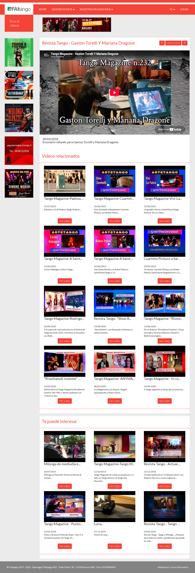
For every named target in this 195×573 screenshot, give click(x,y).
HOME (44, 9)
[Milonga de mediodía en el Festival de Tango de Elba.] (64, 446)
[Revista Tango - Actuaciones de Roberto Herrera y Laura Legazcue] (164, 446)
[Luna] (114, 506)
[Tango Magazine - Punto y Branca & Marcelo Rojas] (64, 506)
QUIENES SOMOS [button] (62, 9)
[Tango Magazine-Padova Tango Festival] (64, 181)
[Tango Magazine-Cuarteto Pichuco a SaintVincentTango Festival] (114, 181)
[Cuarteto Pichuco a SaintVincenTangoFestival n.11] (164, 241)
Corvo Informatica (179, 567)
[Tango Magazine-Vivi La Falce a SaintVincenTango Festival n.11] (164, 181)
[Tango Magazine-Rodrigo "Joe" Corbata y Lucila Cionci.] (64, 301)
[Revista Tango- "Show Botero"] (114, 301)
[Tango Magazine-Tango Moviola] (114, 446)
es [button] (171, 9)
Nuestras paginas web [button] (95, 9)
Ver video (64, 220)
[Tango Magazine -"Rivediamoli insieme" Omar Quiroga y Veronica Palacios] (164, 301)
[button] (64, 181)
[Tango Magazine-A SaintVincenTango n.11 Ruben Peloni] (114, 241)
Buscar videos (15, 23)
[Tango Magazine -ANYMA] (114, 361)
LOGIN (184, 9)
